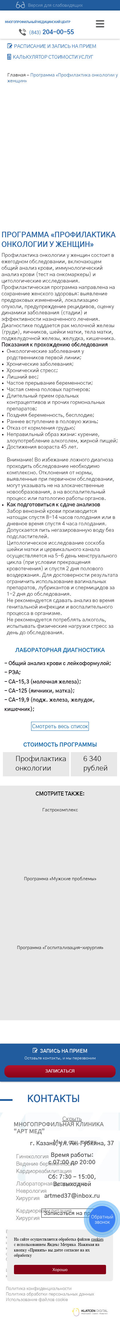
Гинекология (32, 1157)
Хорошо (60, 1269)
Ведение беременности (46, 1164)
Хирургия (28, 1198)
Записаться (60, 1071)
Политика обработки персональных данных (50, 1294)
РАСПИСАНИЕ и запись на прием (55, 46)
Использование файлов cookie (37, 1300)
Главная (16, 75)
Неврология (31, 1191)
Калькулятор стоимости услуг (53, 57)
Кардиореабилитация (44, 1171)
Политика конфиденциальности (39, 1288)
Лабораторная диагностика (51, 1184)
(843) (51, 32)
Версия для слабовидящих (55, 5)
